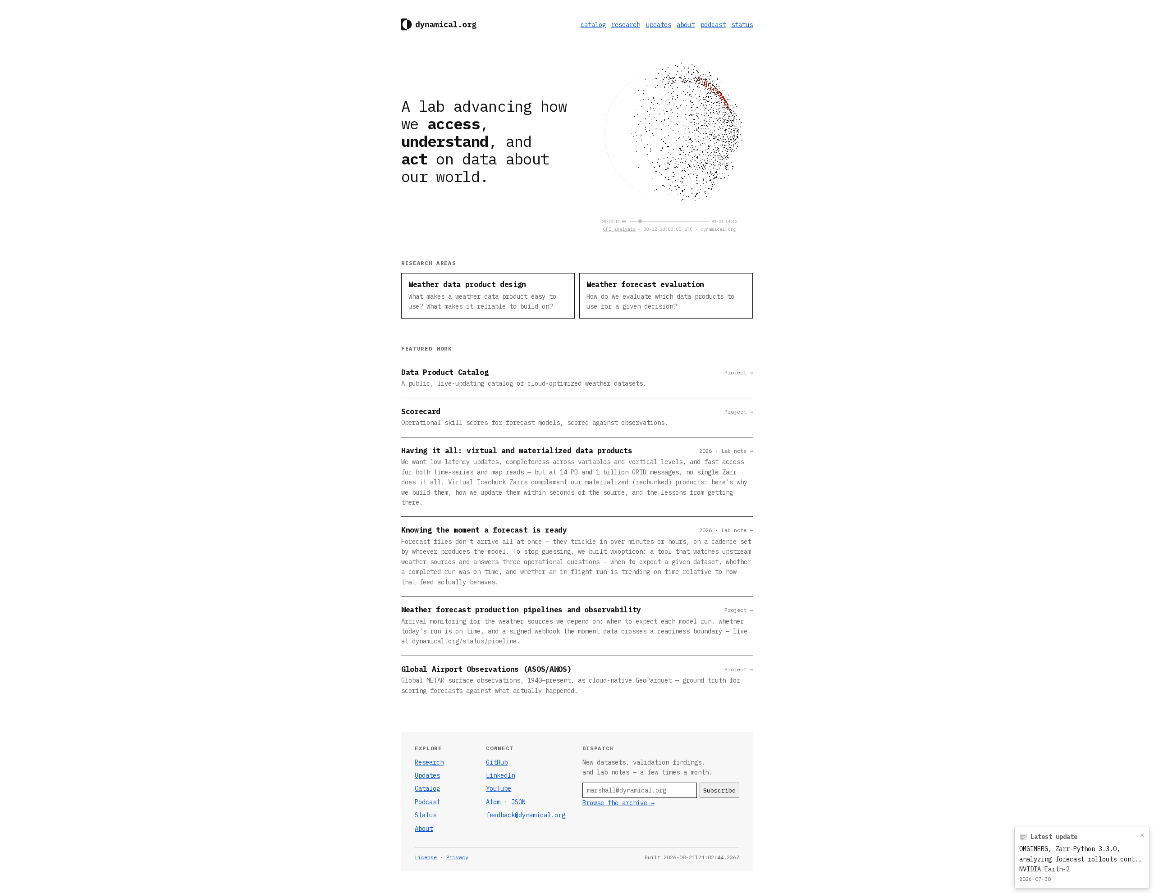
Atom (493, 802)
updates (658, 25)
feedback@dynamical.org (525, 815)
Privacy (457, 857)
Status (425, 815)
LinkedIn (500, 775)
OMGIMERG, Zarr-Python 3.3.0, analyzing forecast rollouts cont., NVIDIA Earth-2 (1080, 859)
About (424, 829)
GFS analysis (619, 229)
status (742, 25)
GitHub (497, 762)
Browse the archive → (618, 803)
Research (429, 762)
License (426, 857)
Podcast (427, 802)
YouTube (498, 788)
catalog (593, 25)
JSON (518, 802)
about (686, 25)
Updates (427, 775)
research (625, 25)
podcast (713, 25)
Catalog (427, 788)
